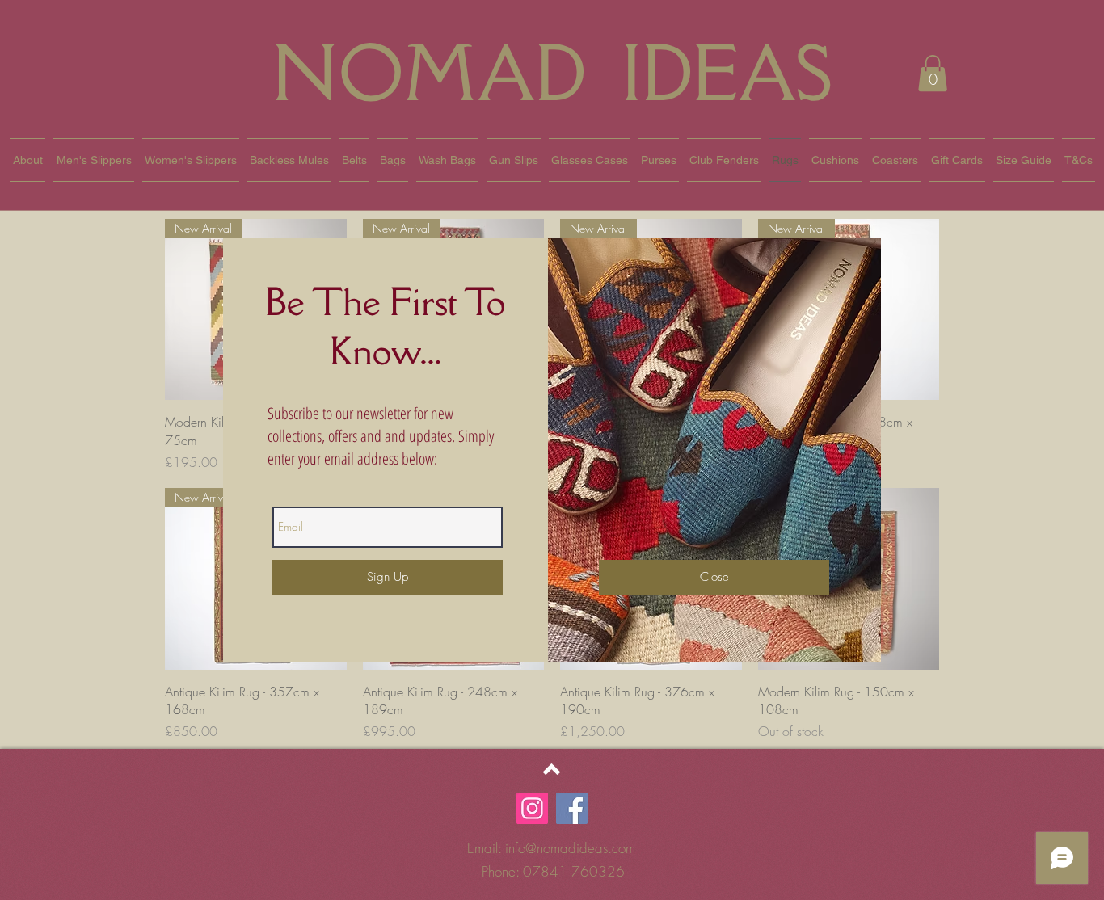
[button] (714, 577)
